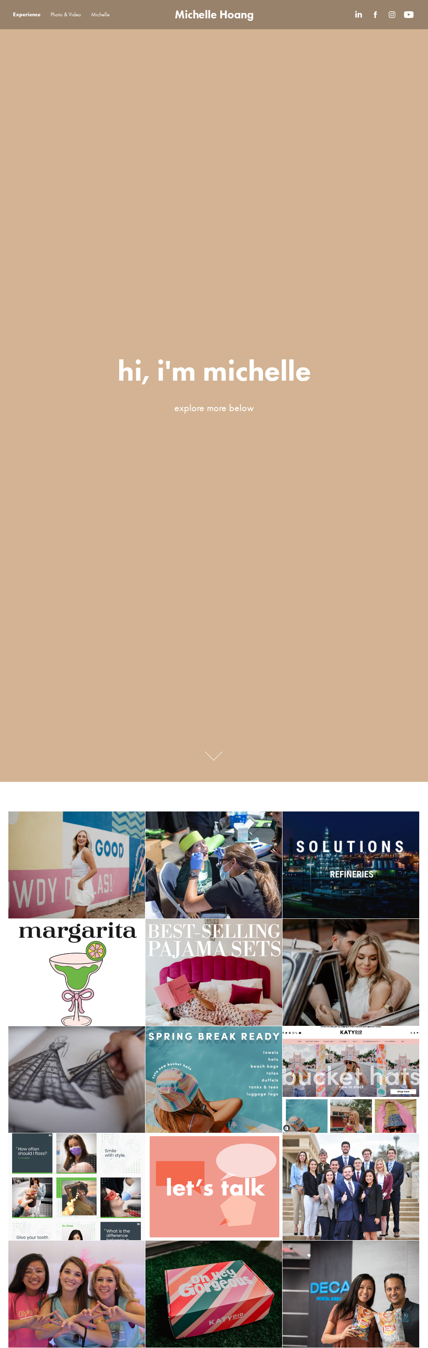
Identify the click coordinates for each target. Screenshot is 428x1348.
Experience (27, 14)
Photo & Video (66, 14)
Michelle (100, 14)
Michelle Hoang (214, 14)
